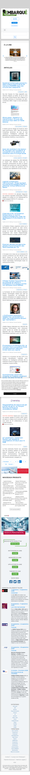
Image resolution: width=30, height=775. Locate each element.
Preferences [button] (18, 389)
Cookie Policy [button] (15, 388)
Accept (15, 393)
